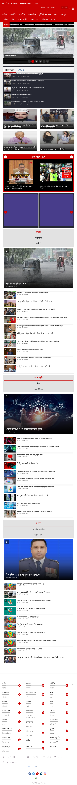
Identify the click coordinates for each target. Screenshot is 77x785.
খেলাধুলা (64, 14)
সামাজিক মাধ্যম (20, 757)
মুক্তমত (52, 729)
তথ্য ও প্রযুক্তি (22, 19)
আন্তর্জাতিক (32, 14)
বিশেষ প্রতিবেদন (7, 729)
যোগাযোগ (49, 757)
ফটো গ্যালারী (54, 720)
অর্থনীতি (22, 14)
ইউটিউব (43, 7)
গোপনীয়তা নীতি (13, 762)
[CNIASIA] (37, 778)
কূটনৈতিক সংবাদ (45, 14)
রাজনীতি (13, 14)
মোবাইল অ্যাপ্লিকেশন (35, 757)
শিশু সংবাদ (29, 731)
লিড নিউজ (53, 747)
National (29, 746)
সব (52, 19)
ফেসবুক (47, 7)
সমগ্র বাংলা (34, 19)
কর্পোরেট (8, 757)
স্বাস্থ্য (55, 14)
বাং (62, 7)
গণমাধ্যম (45, 19)
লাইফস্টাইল (6, 747)
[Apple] (39, 768)
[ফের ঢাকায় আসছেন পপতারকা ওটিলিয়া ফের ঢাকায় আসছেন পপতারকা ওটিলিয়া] (57, 137)
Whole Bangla (30, 718)
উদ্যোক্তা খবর (6, 738)
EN (66, 7)
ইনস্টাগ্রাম (53, 7)
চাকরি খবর (29, 722)
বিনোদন (5, 19)
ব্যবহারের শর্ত (61, 757)
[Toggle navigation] (3, 11)
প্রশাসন (4, 720)
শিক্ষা (13, 19)
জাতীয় (4, 14)
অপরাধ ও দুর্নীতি (55, 738)
